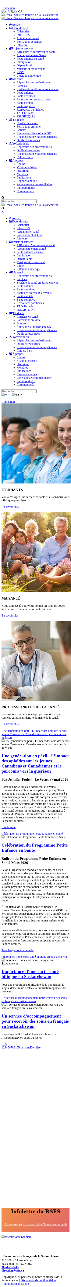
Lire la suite (9, 827)
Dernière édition (33, 1224)
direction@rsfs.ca (13, 1270)
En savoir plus (10, 506)
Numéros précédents (55, 1224)
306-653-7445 (10, 1267)
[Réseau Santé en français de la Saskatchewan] (30, 14)
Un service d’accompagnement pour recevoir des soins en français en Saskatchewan (34, 999)
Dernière (35, 1047)
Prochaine (24, 1047)
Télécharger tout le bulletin (18, 950)
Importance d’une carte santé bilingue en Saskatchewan (35, 956)
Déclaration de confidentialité (38, 1280)
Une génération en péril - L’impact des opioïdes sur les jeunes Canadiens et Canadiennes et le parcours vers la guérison (34, 734)
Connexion (8, 8)
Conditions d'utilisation (15, 1283)
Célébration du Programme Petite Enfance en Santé (32, 833)
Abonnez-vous (13, 1224)
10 (16, 1047)
